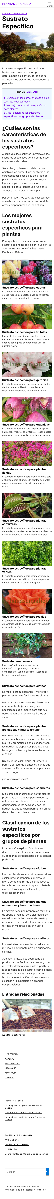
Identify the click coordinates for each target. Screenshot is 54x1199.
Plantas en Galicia (14, 1101)
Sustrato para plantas (14, 13)
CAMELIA (9, 1077)
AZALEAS (9, 1059)
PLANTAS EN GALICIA (16, 3)
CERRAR (31, 91)
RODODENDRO (12, 1063)
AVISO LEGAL (12, 1140)
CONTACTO (11, 1149)
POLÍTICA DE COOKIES (17, 1144)
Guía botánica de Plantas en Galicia (23, 1112)
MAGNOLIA (10, 1073)
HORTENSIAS (12, 1054)
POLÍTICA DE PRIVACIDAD (18, 1135)
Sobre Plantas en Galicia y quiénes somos (26, 1154)
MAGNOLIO (11, 1068)
